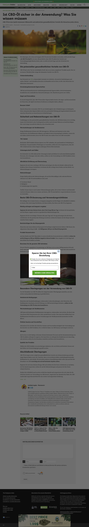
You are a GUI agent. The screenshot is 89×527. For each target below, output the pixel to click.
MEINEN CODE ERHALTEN (44, 273)
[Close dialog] (58, 251)
